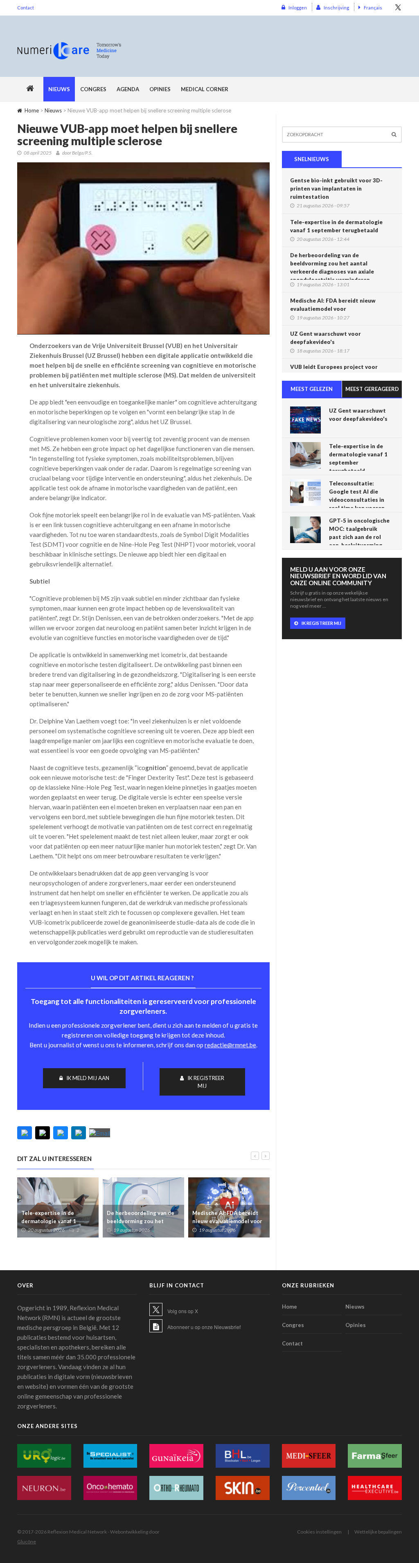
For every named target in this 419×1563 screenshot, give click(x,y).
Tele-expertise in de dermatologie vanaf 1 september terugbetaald (53, 1221)
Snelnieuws (311, 159)
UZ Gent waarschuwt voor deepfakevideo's (325, 337)
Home (32, 110)
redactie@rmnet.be (230, 1045)
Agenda (128, 89)
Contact (25, 7)
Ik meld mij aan (87, 1078)
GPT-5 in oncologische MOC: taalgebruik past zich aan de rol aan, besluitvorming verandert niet (359, 537)
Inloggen (297, 7)
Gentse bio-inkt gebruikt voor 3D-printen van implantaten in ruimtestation (336, 188)
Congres (93, 89)
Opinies (160, 89)
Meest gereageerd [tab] (372, 389)
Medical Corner (204, 89)
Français (373, 7)
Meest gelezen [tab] (312, 389)
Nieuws (59, 89)
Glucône (26, 1541)
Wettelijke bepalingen (378, 1532)
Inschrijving (336, 7)
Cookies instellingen (319, 1532)
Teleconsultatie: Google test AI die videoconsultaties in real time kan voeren (357, 495)
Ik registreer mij (205, 1082)
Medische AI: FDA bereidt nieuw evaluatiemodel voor (227, 1217)
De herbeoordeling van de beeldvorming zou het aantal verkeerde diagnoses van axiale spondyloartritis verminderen (332, 267)
